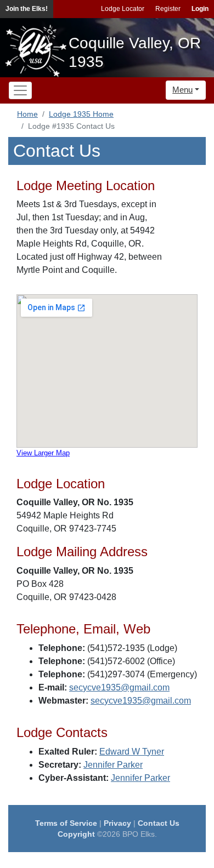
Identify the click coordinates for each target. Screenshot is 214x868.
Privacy (117, 823)
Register (168, 9)
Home (27, 114)
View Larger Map (43, 453)
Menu (182, 89)
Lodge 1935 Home (81, 114)
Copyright (76, 834)
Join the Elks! (26, 9)
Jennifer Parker (113, 764)
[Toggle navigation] (20, 90)
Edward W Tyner (131, 751)
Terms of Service (66, 823)
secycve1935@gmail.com (119, 687)
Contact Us (158, 823)
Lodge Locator (122, 9)
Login (200, 9)
